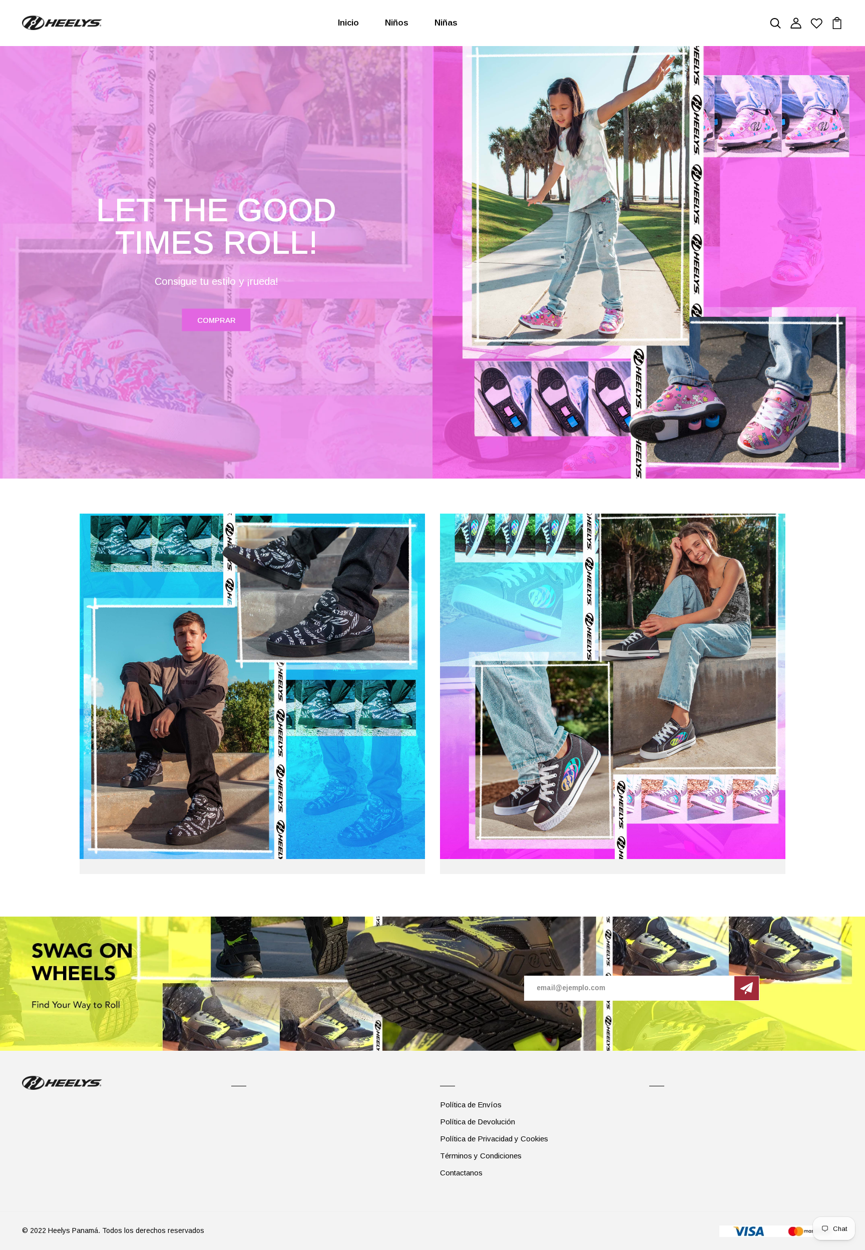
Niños (396, 23)
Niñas (446, 23)
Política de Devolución (477, 1121)
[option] (432, 262)
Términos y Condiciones (481, 1155)
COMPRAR (216, 319)
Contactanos (461, 1172)
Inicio (348, 23)
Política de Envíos (471, 1104)
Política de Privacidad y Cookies (494, 1138)
